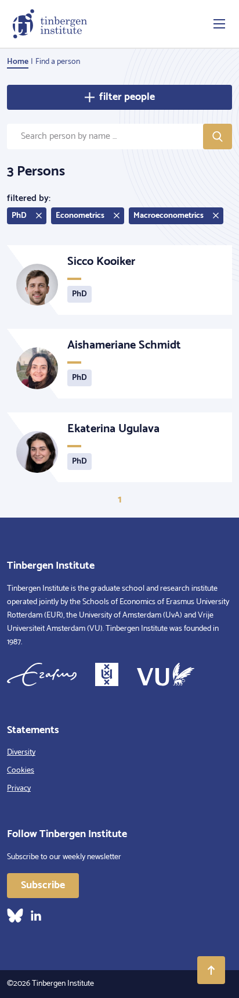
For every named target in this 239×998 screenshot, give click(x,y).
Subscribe (43, 885)
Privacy (19, 788)
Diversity (21, 752)
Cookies (20, 770)
